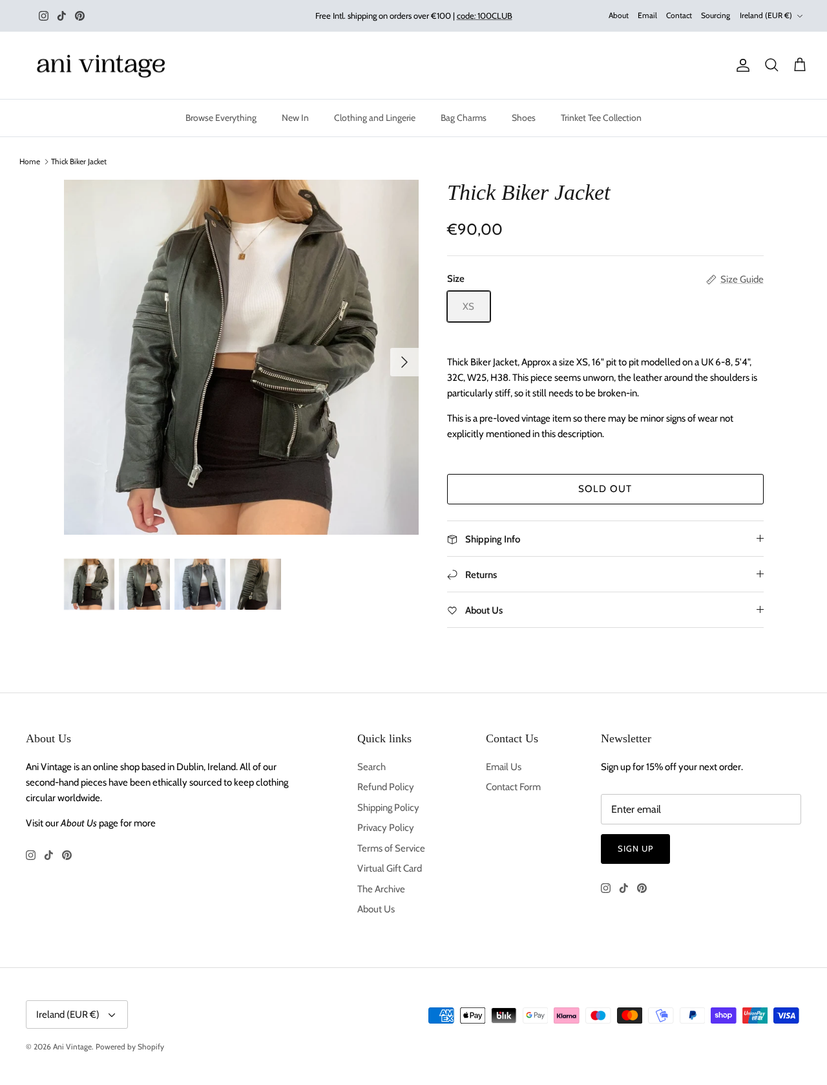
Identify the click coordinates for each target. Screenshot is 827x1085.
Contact (679, 15)
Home (29, 161)
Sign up (635, 848)
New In (295, 118)
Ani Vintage (72, 1046)
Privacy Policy (385, 827)
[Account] (740, 65)
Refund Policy (385, 787)
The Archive (381, 889)
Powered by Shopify (130, 1046)
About (619, 15)
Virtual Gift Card (389, 868)
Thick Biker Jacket (79, 161)
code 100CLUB (484, 15)
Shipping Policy (388, 807)
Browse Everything (220, 118)
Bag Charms (464, 118)
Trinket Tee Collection (601, 118)
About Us (376, 909)
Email (647, 15)
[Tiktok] (62, 16)
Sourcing (715, 15)
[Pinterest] (80, 16)
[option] (241, 357)
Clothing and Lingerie (374, 118)
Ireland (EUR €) (766, 15)
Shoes (524, 118)
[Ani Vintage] (103, 65)
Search (371, 767)
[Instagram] (43, 16)
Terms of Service (391, 848)
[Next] (404, 362)
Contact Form (513, 787)
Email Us (503, 767)
